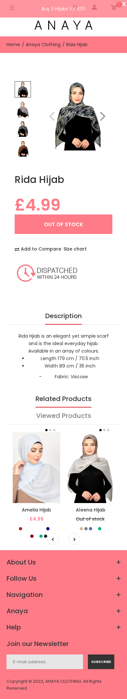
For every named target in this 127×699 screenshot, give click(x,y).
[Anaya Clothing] (63, 26)
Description (63, 315)
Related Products (63, 398)
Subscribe (101, 661)
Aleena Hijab (91, 510)
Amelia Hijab (36, 510)
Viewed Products (63, 415)
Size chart (75, 249)
